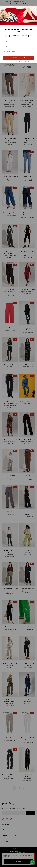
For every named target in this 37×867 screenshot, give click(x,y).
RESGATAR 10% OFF (18, 58)
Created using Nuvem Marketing (18, 61)
